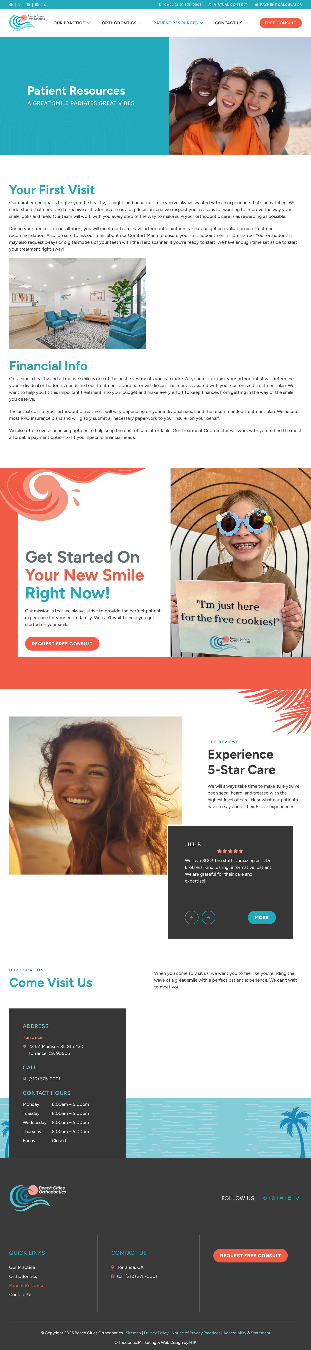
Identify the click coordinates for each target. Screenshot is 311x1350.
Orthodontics (119, 22)
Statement (260, 1332)
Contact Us (228, 22)
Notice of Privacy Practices (195, 1332)
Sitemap (133, 1332)
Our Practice (69, 22)
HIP (192, 1342)
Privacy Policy (156, 1332)
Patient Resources (175, 22)
